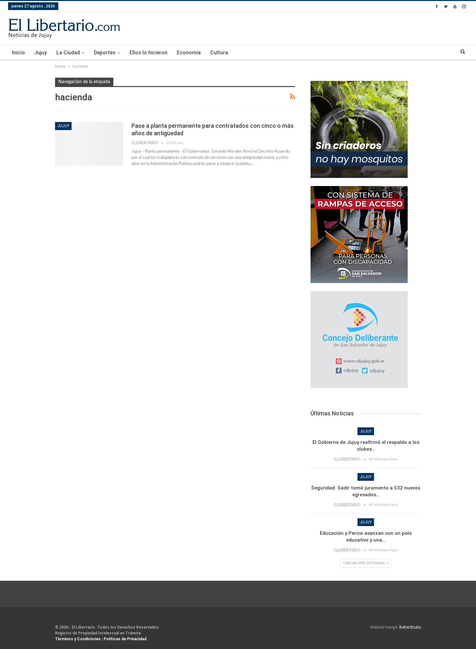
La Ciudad (68, 53)
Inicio (18, 53)
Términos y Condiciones (78, 639)
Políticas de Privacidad (125, 639)
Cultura (219, 53)
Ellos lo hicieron (148, 53)
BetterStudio (410, 627)
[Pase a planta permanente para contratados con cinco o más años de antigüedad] (89, 143)
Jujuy (40, 53)
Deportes (105, 53)
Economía (189, 53)
